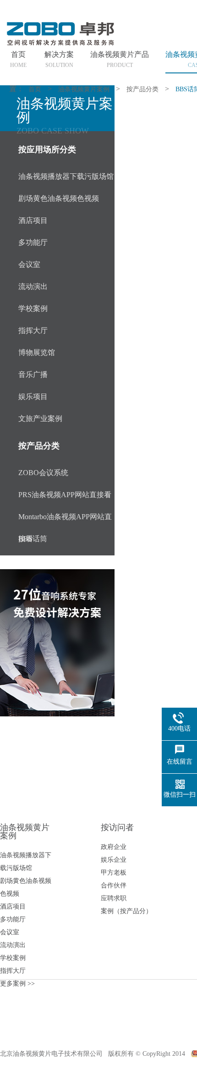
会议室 (29, 264)
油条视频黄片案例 (83, 89)
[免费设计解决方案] (57, 642)
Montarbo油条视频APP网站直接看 (65, 520)
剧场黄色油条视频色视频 (58, 198)
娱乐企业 (113, 859)
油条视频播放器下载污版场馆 (66, 176)
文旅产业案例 (40, 418)
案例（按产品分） (126, 911)
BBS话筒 (32, 539)
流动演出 (33, 286)
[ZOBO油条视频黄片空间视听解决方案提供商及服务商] (59, 44)
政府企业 (113, 846)
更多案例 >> (17, 983)
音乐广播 (33, 374)
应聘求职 (113, 898)
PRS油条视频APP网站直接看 (64, 495)
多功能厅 (33, 242)
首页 (34, 89)
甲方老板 (113, 872)
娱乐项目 (33, 396)
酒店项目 (33, 220)
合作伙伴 (113, 885)
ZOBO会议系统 (43, 473)
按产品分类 (142, 89)
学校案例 (33, 308)
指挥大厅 (33, 330)
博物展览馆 (36, 352)
